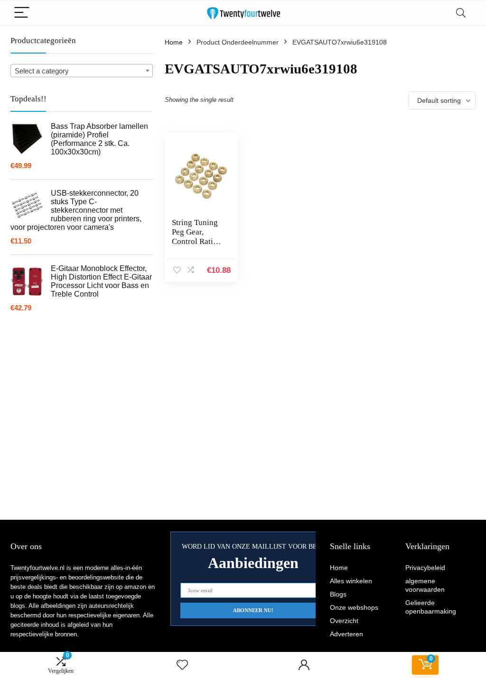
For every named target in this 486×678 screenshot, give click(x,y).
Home (174, 42)
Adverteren (346, 634)
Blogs (338, 594)
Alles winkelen (351, 581)
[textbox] (81, 71)
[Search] (460, 13)
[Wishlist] (182, 665)
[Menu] (21, 13)
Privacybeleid (425, 567)
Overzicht (344, 620)
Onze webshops (354, 607)
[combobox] (81, 70)
